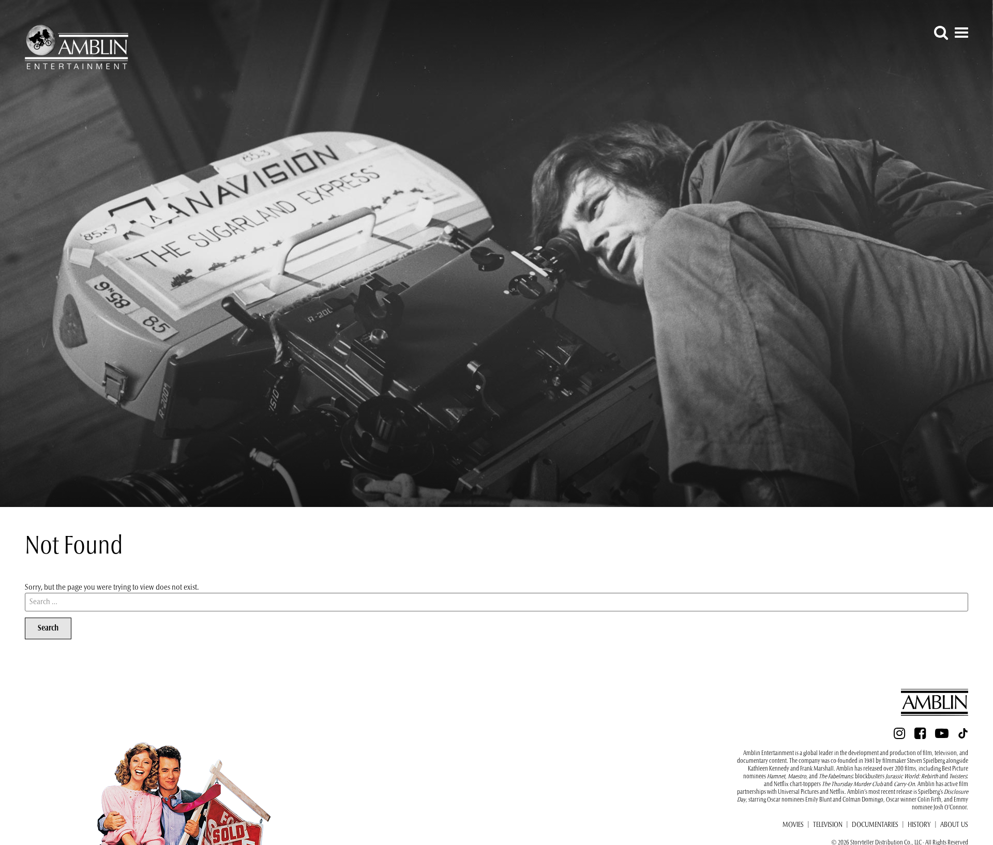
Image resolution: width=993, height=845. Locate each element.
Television (827, 825)
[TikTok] (963, 736)
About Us (954, 825)
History (919, 825)
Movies (793, 825)
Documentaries (875, 825)
